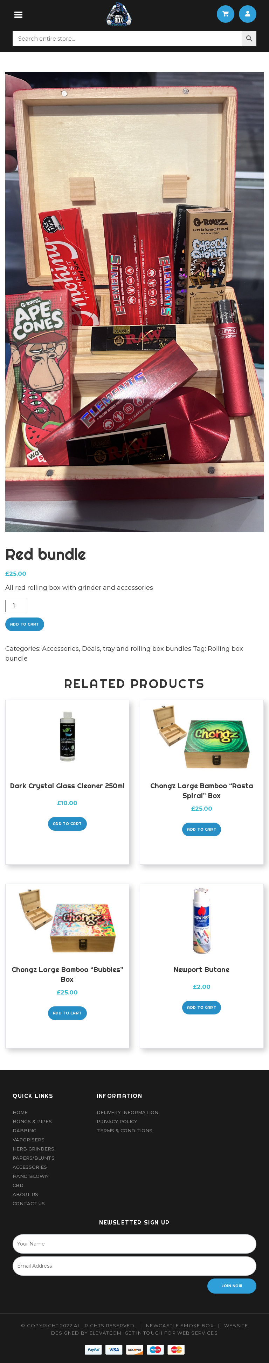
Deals (91, 649)
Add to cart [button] (67, 823)
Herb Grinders (33, 1149)
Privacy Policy (117, 1121)
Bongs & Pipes (32, 1121)
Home (20, 1112)
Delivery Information (127, 1112)
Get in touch (144, 1333)
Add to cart (24, 624)
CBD (18, 1185)
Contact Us (29, 1203)
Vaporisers (28, 1139)
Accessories (60, 649)
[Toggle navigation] (19, 14)
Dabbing (24, 1130)
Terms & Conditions (124, 1130)
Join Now (232, 1285)
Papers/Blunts (34, 1158)
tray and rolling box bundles (147, 649)
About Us (25, 1194)
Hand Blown (31, 1176)
